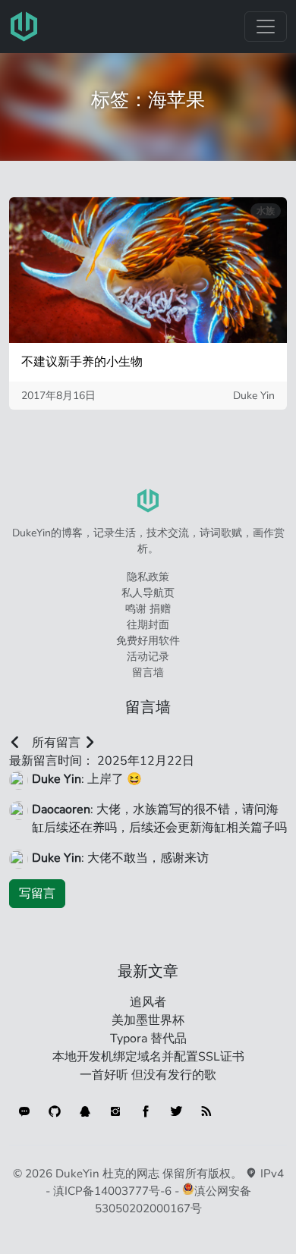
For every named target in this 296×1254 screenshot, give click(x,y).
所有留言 (56, 742)
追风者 (148, 1002)
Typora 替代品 (148, 1038)
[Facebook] (146, 1111)
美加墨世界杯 (148, 1020)
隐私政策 (148, 577)
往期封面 (148, 625)
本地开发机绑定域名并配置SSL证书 (148, 1056)
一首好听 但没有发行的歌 (148, 1075)
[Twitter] (176, 1111)
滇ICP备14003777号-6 (112, 1191)
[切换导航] (265, 26)
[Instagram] (115, 1111)
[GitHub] (54, 1111)
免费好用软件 (148, 640)
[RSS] (206, 1111)
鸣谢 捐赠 (148, 609)
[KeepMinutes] (24, 1111)
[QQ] (85, 1111)
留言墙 (148, 672)
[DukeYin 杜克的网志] (24, 26)
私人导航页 (148, 593)
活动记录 (148, 656)
